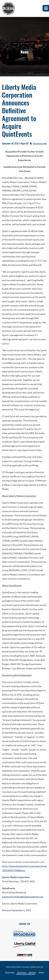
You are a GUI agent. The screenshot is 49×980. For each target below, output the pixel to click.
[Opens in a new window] (24, 933)
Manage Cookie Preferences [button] (25, 974)
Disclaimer (32, 972)
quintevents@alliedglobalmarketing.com (22, 896)
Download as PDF (40, 143)
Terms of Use (21, 972)
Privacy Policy (10, 972)
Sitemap (41, 972)
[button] (45, 8)
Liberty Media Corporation (20, 967)
